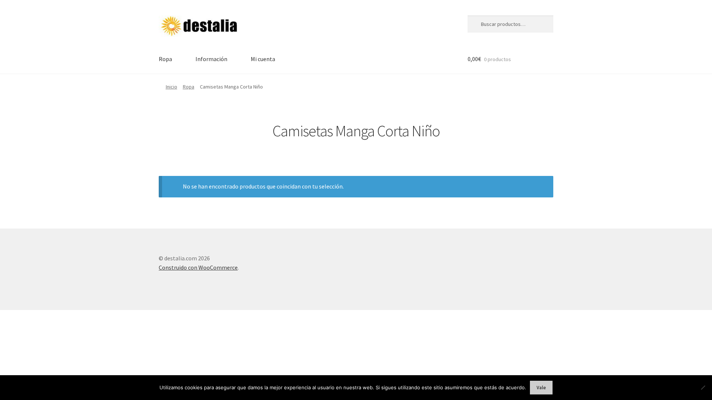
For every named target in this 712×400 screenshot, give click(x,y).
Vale (541, 387)
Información (211, 59)
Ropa (165, 59)
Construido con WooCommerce (198, 267)
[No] (702, 387)
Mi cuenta (263, 59)
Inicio (171, 86)
